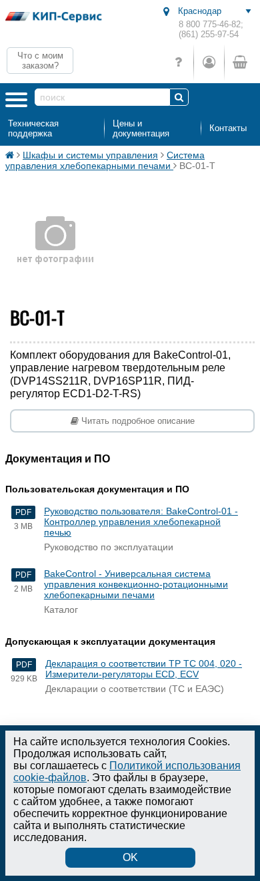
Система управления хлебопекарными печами (105, 160)
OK (130, 857)
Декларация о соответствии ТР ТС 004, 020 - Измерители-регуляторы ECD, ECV (143, 668)
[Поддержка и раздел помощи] (178, 62)
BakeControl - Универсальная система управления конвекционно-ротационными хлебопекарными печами (136, 584)
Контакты (228, 128)
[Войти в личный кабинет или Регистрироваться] (208, 62)
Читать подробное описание (137, 421)
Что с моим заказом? (40, 61)
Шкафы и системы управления (90, 155)
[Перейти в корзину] (239, 62)
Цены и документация (141, 128)
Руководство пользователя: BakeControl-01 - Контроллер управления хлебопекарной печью (141, 522)
